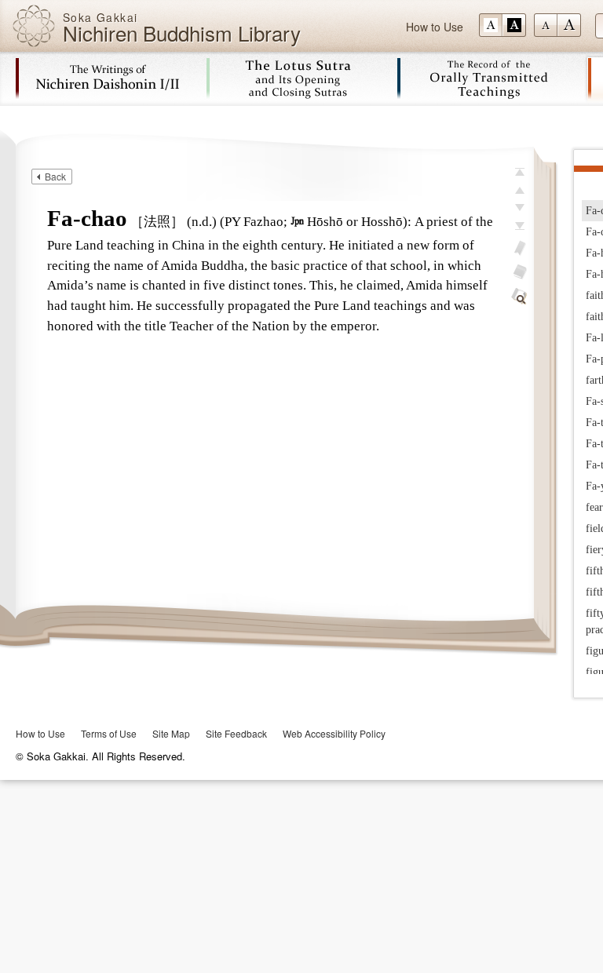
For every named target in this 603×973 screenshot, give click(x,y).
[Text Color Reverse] (514, 25)
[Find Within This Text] (519, 296)
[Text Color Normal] (490, 25)
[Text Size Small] (545, 25)
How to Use (434, 27)
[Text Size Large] (569, 25)
